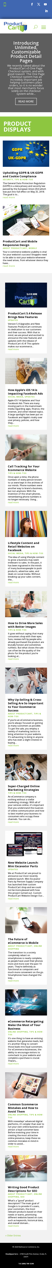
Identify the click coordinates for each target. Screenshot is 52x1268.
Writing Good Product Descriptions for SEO (23, 1189)
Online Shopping (18, 1031)
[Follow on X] (38, 4)
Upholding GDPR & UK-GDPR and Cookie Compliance (23, 174)
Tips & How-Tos (23, 179)
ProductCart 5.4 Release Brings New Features (25, 315)
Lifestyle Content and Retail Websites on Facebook (23, 546)
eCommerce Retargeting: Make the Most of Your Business (26, 1025)
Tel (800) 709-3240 (26, 1263)
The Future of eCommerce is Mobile (23, 941)
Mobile (33, 248)
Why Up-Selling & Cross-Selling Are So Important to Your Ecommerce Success (25, 705)
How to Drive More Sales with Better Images (25, 625)
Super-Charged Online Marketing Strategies (24, 788)
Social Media (15, 396)
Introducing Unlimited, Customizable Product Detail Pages (26, 52)
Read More (26, 101)
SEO (22, 1196)
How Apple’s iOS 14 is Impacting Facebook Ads (25, 391)
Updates (13, 320)
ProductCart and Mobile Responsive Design (20, 243)
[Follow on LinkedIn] (46, 11)
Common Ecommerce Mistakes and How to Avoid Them (23, 1107)
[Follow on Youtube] (45, 4)
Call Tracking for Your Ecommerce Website (24, 468)
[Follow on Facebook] (32, 4)
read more (9, 197)
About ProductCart (15, 248)
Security (8, 179)
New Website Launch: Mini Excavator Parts (23, 864)
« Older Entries (13, 1235)
